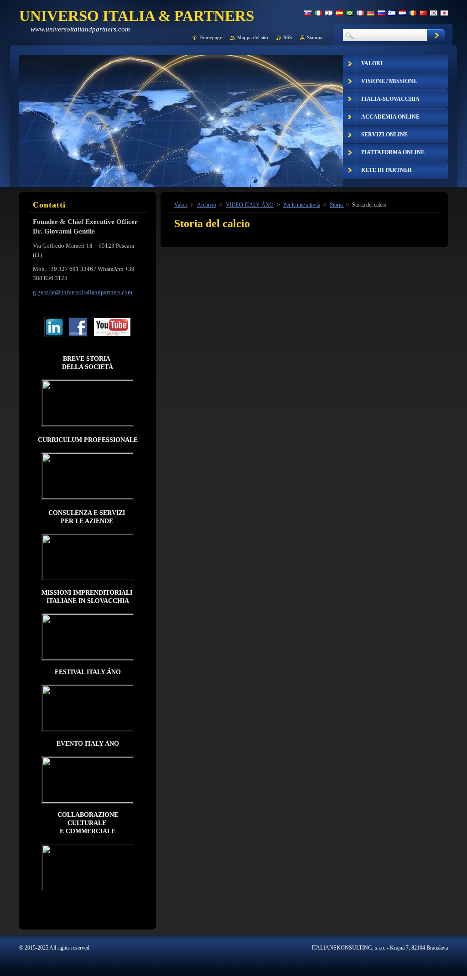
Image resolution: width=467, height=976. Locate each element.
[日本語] (444, 12)
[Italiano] (318, 12)
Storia (337, 205)
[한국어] (433, 12)
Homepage (210, 37)
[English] (328, 12)
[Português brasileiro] (349, 12)
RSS (287, 37)
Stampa (314, 37)
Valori (180, 205)
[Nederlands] (402, 12)
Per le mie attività (301, 205)
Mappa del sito (252, 37)
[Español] (339, 12)
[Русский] (381, 12)
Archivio (206, 205)
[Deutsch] (370, 12)
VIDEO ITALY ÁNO (250, 205)
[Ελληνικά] (391, 12)
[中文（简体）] (423, 12)
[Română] (412, 12)
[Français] (360, 12)
